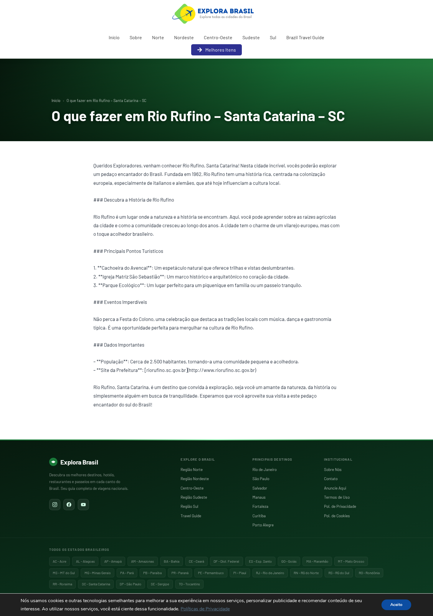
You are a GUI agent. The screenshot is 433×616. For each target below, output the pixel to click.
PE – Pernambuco (211, 573)
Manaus (259, 497)
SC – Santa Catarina (96, 584)
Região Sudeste (194, 497)
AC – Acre (59, 561)
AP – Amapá (113, 561)
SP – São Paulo (130, 584)
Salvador (259, 487)
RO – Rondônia (369, 573)
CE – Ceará (196, 561)
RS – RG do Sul (338, 573)
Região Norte (192, 469)
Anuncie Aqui (335, 487)
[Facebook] (69, 504)
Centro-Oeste (218, 37)
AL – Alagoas (85, 561)
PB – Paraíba (152, 573)
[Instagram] (54, 504)
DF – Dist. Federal (226, 561)
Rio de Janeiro (264, 469)
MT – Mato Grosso (351, 561)
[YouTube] (83, 504)
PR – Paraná (180, 573)
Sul (273, 37)
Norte (158, 37)
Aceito (396, 604)
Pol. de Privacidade (340, 506)
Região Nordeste (195, 478)
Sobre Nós (333, 469)
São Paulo (260, 478)
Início (114, 37)
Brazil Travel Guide (305, 37)
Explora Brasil (79, 462)
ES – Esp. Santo (260, 561)
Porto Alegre (263, 524)
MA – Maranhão (317, 561)
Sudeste (251, 37)
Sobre (136, 37)
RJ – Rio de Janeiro (270, 573)
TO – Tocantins (189, 584)
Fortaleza (260, 506)
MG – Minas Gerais (98, 573)
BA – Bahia (171, 561)
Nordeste (184, 37)
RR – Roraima (62, 584)
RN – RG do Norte (306, 573)
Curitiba (259, 515)
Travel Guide (191, 515)
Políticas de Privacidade (205, 609)
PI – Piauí (239, 573)
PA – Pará (127, 573)
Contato (331, 478)
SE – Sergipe (160, 584)
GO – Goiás (289, 561)
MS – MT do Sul (64, 573)
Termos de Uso (337, 497)
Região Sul (189, 506)
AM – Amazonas (142, 561)
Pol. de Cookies (337, 515)
